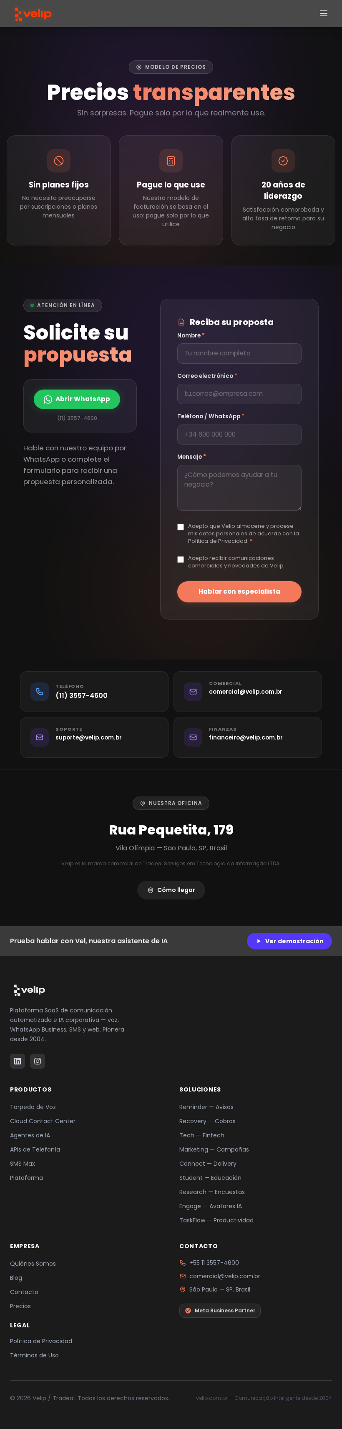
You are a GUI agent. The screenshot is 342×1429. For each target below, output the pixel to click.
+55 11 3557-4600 (214, 1263)
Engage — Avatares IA (210, 1206)
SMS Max (22, 1163)
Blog (16, 1278)
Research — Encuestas (212, 1192)
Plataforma (26, 1178)
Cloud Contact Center (42, 1121)
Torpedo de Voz (33, 1107)
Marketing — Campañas (214, 1149)
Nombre (191, 336)
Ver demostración (294, 941)
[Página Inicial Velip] (32, 13)
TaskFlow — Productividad (216, 1220)
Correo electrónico (207, 376)
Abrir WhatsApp (82, 399)
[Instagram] (37, 1061)
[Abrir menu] (323, 13)
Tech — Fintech (201, 1135)
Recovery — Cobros (207, 1121)
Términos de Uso (34, 1355)
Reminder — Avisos (206, 1107)
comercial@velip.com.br (224, 1276)
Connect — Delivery (207, 1163)
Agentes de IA (30, 1135)
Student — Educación (210, 1178)
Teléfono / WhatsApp (210, 416)
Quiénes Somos (33, 1263)
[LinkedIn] (17, 1061)
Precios (20, 1306)
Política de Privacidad (41, 1341)
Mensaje (191, 457)
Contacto (24, 1292)
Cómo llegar (176, 890)
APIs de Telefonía (35, 1149)
